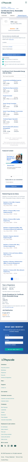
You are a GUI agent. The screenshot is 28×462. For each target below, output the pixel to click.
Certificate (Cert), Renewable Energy (8, 8)
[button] (4, 15)
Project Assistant (7, 95)
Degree (9, 7)
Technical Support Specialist (10, 119)
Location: (4, 42)
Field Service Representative (10, 88)
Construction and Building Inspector (12, 80)
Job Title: (7, 335)
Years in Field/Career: (7, 49)
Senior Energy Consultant (9, 103)
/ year (15, 22)
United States (3, 7)
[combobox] (14, 44)
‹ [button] (3, 164)
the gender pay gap (9, 307)
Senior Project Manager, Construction (13, 111)
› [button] (24, 164)
